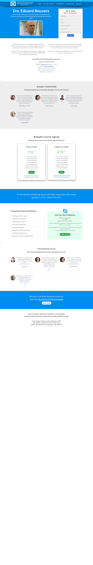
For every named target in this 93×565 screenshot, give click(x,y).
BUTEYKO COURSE (49, 4)
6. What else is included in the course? (21, 230)
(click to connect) (49, 64)
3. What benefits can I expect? (19, 221)
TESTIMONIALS (60, 4)
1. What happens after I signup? (19, 216)
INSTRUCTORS (70, 4)
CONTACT (79, 4)
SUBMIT (71, 35)
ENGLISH (13, 0)
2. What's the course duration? (19, 219)
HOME (39, 4)
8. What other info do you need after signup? (22, 236)
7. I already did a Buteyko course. (19, 233)
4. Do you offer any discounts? (19, 224)
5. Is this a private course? (18, 227)
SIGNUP (80, 0)
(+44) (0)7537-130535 (45, 72)
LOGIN (77, 0)
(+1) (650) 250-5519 (46, 70)
